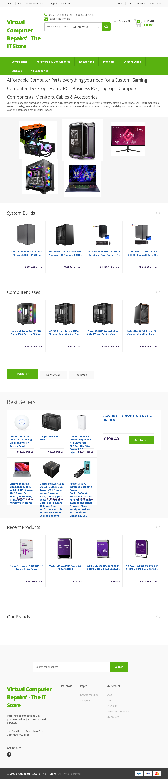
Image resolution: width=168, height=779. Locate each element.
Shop (120, 3)
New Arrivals (53, 374)
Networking (86, 61)
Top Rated (81, 374)
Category (52, 3)
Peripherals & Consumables (53, 61)
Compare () (124, 21)
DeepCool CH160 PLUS (50, 438)
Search (119, 666)
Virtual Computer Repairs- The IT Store (33, 773)
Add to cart (141, 440)
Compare (66, 3)
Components (19, 61)
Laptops (16, 70)
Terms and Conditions (118, 711)
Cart (130, 3)
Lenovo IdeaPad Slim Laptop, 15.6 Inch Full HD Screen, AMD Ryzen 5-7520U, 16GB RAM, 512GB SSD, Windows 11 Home (21, 493)
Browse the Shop (34, 3)
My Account (155, 3)
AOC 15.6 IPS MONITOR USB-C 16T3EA (127, 417)
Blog (20, 3)
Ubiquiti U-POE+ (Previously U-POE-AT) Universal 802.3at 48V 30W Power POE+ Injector (81, 444)
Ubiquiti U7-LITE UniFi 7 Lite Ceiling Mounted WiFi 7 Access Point (21, 441)
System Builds (132, 61)
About (10, 3)
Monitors (109, 61)
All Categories (39, 70)
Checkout (141, 3)
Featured (23, 374)
